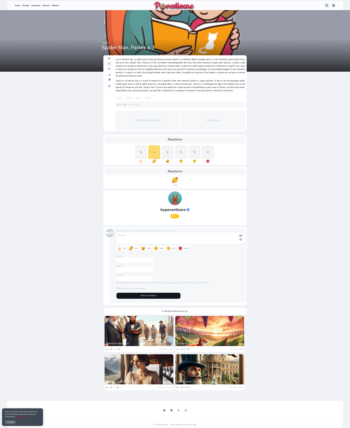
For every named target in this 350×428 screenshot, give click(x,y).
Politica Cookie (21, 416)
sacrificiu (147, 98)
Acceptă (10, 422)
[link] (109, 86)
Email (119, 265)
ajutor (119, 98)
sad (173, 248)
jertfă (137, 98)
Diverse (46, 5)
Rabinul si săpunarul (117, 343)
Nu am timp (212, 120)
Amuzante (35, 5)
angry (186, 248)
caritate (129, 98)
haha (149, 248)
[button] (109, 77)
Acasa (17, 5)
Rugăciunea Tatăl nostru (148, 120)
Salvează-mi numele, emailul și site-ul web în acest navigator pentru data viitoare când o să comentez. (163, 282)
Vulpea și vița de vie (188, 343)
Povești (25, 5)
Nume (119, 256)
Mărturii (55, 5)
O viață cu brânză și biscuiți (121, 381)
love (136, 248)
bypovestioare (173, 209)
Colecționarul (184, 381)
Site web (120, 275)
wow (161, 248)
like (124, 248)
